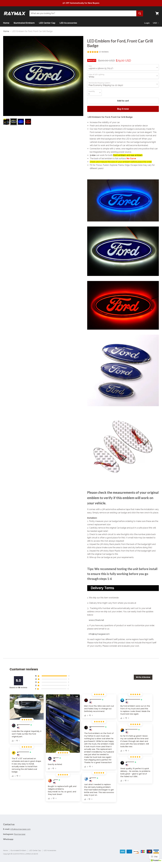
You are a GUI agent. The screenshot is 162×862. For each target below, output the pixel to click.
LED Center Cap (47, 23)
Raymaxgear (19, 834)
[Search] (139, 13)
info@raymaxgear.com (99, 634)
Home (6, 23)
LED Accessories (68, 23)
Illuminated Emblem (24, 23)
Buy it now (123, 109)
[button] (98, 52)
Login (147, 23)
